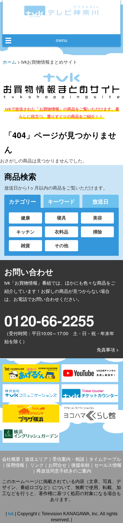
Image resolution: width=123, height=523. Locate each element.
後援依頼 (80, 465)
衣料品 (61, 231)
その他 (61, 245)
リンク (36, 465)
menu (61, 40)
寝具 (61, 217)
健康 (25, 217)
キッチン (25, 231)
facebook (55, 27)
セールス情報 (108, 465)
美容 (97, 217)
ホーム (9, 62)
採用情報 (15, 465)
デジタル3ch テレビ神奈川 (61, 11)
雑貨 (25, 245)
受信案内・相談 (68, 459)
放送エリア (36, 459)
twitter (66, 27)
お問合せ (57, 465)
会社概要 (11, 459)
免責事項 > (108, 349)
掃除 (97, 231)
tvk (11, 513)
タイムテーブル (105, 459)
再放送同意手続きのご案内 (63, 470)
